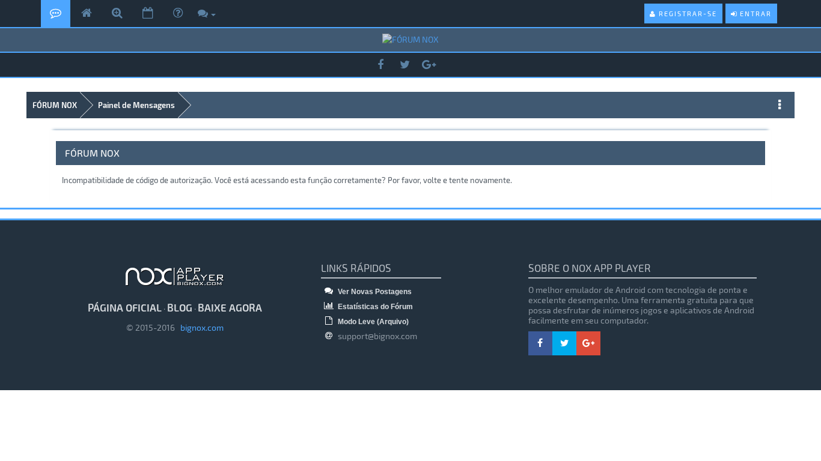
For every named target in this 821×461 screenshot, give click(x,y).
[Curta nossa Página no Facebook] (380, 65)
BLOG (179, 307)
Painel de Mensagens (136, 105)
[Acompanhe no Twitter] (404, 65)
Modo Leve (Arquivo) (372, 322)
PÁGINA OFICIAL (125, 307)
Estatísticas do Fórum (374, 307)
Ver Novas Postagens (374, 292)
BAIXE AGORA (230, 307)
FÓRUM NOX (54, 105)
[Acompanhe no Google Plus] (429, 65)
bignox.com (199, 327)
